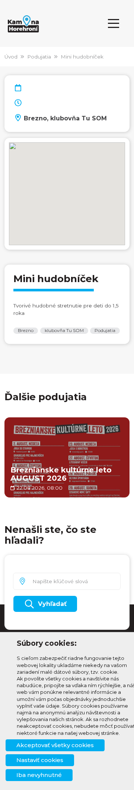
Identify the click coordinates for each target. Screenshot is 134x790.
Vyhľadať (52, 603)
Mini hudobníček (82, 57)
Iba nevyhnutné (39, 774)
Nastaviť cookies (39, 760)
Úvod (10, 57)
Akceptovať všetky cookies (55, 745)
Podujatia (39, 57)
